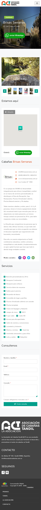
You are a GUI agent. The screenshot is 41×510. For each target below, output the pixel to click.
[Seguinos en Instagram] (7, 472)
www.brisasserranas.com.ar (27, 179)
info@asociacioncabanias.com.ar (12, 458)
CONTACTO (6, 504)
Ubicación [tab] (10, 112)
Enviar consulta (22, 404)
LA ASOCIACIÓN (8, 500)
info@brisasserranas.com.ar (27, 172)
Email (6, 366)
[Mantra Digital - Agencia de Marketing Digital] (5, 484)
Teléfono (6, 375)
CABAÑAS (30, 487)
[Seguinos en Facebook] (3, 472)
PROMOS (6, 492)
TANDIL (5, 496)
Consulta (7, 383)
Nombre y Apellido (10, 358)
